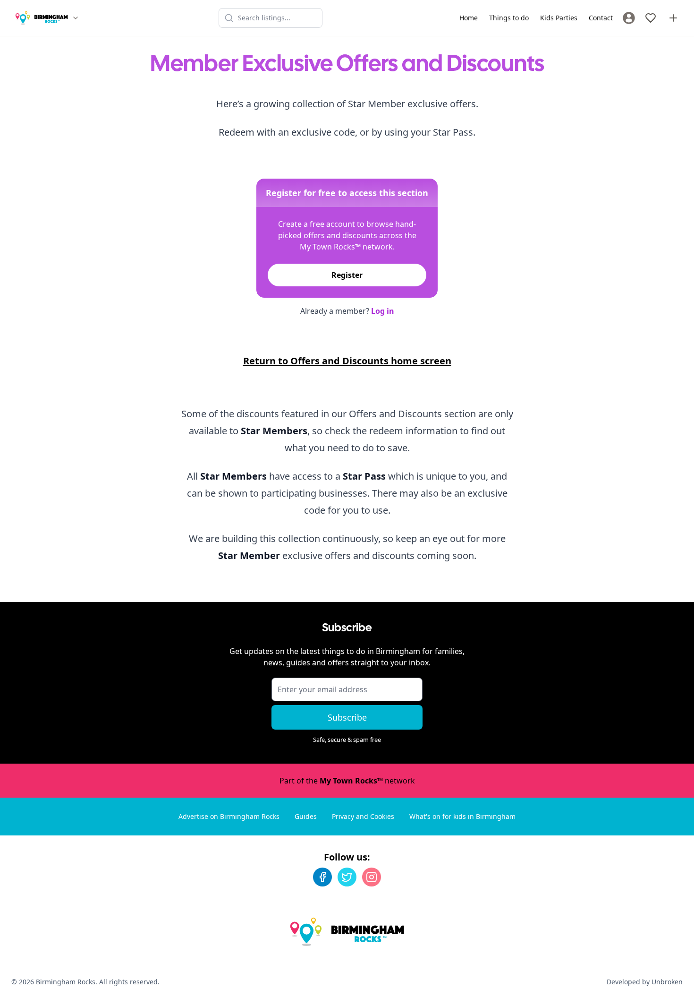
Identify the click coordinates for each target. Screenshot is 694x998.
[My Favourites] (650, 18)
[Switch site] (75, 18)
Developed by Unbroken (645, 981)
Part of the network (347, 780)
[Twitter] (347, 877)
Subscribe (347, 717)
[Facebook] (322, 877)
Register (347, 275)
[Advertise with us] (673, 18)
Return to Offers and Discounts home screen (347, 360)
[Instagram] (371, 877)
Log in (382, 311)
